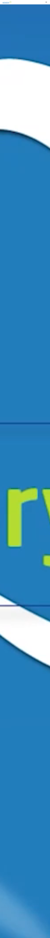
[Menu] (46, 2)
